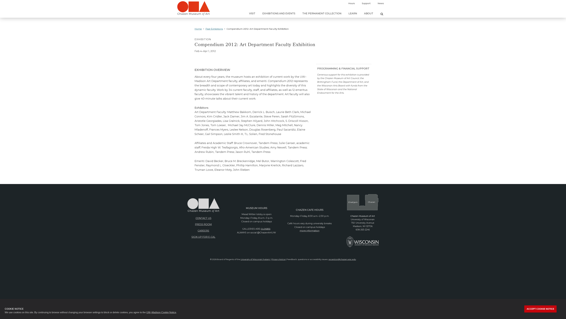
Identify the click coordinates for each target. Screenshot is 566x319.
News (381, 3)
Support (366, 3)
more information (309, 230)
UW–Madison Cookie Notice (161, 312)
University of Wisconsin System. (255, 259)
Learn (352, 13)
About (368, 13)
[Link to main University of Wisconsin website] (362, 246)
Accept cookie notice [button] (540, 309)
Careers (203, 230)
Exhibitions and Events (278, 13)
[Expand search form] (381, 14)
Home (198, 28)
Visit (252, 13)
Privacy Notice (279, 259)
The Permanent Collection (321, 13)
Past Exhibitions (214, 28)
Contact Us (203, 218)
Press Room (203, 224)
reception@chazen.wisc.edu (342, 259)
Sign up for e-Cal (203, 237)
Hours (351, 3)
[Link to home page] (193, 9)
